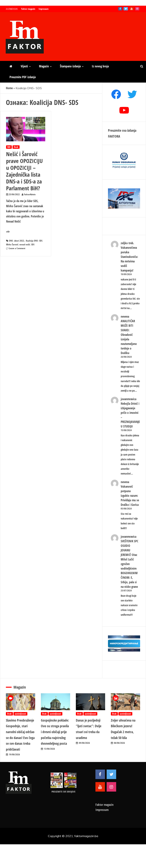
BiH (8, 147)
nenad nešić (24, 244)
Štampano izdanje (70, 66)
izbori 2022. (19, 240)
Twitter (126, 8)
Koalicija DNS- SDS (34, 240)
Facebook (120, 8)
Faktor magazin (28, 8)
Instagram (137, 8)
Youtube (131, 8)
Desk (16, 147)
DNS (11, 240)
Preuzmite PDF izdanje (23, 77)
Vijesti (24, 66)
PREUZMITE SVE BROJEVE (63, 791)
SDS (32, 244)
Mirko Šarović (12, 244)
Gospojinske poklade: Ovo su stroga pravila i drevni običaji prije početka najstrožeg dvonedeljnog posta (55, 732)
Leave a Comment (17, 248)
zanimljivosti (20, 713)
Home (9, 88)
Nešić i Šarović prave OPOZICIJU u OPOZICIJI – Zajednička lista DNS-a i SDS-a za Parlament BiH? (24, 171)
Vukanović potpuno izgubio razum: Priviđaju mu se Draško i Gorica (130, 495)
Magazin (44, 66)
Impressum (43, 8)
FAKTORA (114, 136)
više (8, 231)
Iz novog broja (100, 66)
